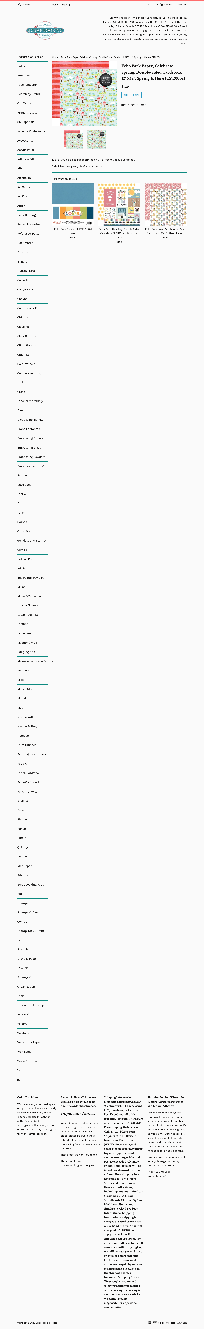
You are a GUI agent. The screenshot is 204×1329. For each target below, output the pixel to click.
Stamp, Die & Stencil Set (31, 935)
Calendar (23, 280)
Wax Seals (24, 1052)
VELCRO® (23, 1014)
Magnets (23, 670)
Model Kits (24, 689)
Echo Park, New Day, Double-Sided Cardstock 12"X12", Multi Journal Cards (119, 233)
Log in (55, 4)
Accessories (25, 140)
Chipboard (24, 317)
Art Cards (23, 187)
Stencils (22, 949)
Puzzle (21, 838)
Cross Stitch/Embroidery (30, 396)
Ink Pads (23, 568)
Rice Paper (24, 866)
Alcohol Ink (32, 178)
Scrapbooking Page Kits (30, 889)
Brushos (23, 252)
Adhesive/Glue (27, 159)
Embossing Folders (30, 438)
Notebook (24, 735)
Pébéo (21, 810)
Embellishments (28, 429)
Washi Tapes (25, 1033)
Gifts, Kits (24, 531)
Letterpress (25, 633)
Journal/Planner (28, 605)
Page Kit (22, 763)
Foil (19, 503)
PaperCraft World (29, 782)
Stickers (23, 968)
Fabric (21, 494)
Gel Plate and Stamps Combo (32, 545)
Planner (22, 819)
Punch (21, 829)
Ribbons (23, 875)
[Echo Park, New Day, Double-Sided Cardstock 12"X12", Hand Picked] (166, 204)
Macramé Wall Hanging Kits (27, 647)
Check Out (181, 4)
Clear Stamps (26, 336)
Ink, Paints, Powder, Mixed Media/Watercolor (30, 587)
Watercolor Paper (29, 1042)
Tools (20, 996)
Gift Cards (24, 103)
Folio (20, 512)
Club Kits (23, 355)
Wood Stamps (27, 1061)
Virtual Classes (27, 112)
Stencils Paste (27, 959)
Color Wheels (26, 364)
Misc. (20, 680)
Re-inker (23, 856)
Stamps (22, 903)
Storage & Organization (26, 982)
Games (22, 522)
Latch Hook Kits (28, 615)
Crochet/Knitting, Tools (29, 378)
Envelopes (24, 485)
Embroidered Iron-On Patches (31, 470)
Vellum (22, 1024)
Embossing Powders (31, 457)
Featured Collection (30, 57)
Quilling (22, 847)
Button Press (26, 271)
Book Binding (26, 215)
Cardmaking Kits (28, 308)
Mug (20, 708)
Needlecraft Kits (28, 717)
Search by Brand (32, 94)
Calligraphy (25, 289)
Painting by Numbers (31, 754)
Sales (21, 66)
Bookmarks (25, 243)
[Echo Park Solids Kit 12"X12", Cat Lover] (73, 204)
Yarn (20, 1070)
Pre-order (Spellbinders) (27, 80)
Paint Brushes (26, 745)
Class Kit (23, 327)
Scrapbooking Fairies (46, 1323)
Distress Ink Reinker (30, 419)
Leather (22, 624)
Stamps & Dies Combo (27, 917)
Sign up (66, 4)
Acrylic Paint (25, 150)
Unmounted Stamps (31, 1005)
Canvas (22, 299)
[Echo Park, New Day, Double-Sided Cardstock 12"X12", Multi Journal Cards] (119, 204)
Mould (21, 698)
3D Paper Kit (25, 122)
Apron (21, 206)
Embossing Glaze (29, 447)
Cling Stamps (26, 345)
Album (22, 168)
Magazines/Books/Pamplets (32, 661)
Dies (20, 410)
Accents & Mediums (31, 131)
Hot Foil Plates (26, 559)
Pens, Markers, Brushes (27, 796)
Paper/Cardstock (28, 773)
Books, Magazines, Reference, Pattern (32, 229)
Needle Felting (27, 726)
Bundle (22, 261)
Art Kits (22, 196)
